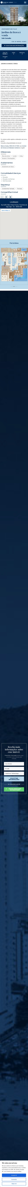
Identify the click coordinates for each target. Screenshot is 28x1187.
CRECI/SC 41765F (14, 146)
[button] (25, 2)
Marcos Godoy (5, 146)
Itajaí (15, 29)
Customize (14, 1179)
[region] (14, 1173)
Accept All (14, 1175)
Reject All (14, 1183)
